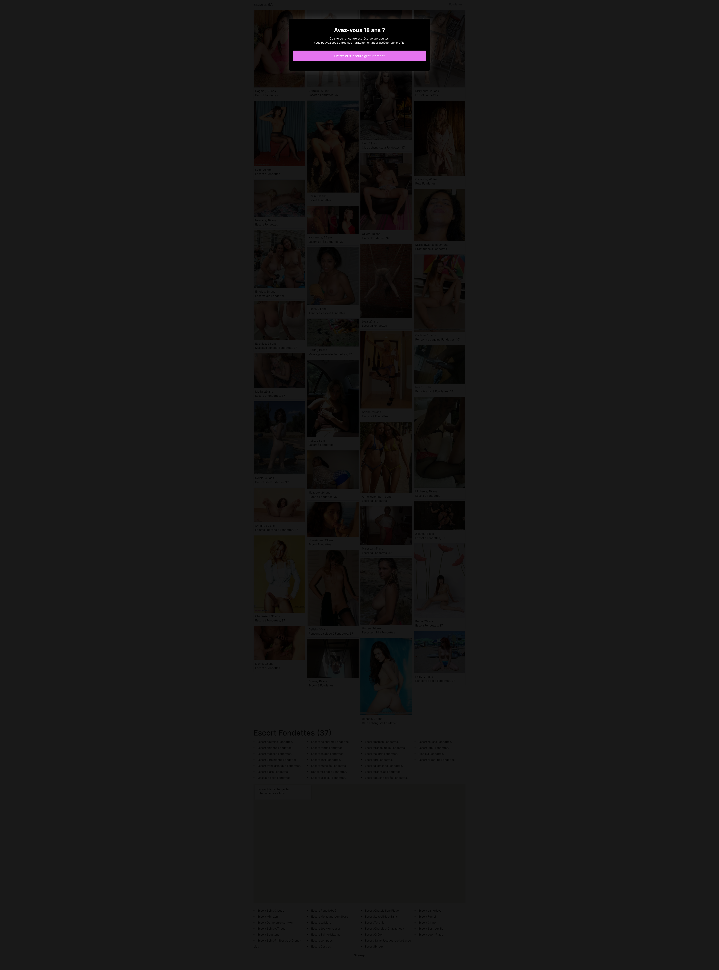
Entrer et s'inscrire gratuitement (359, 56)
